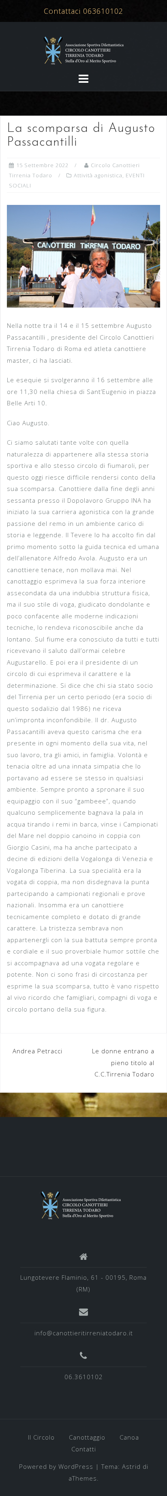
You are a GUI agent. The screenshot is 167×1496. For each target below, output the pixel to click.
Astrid (131, 1466)
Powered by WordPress (56, 1466)
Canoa (129, 1437)
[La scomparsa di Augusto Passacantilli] (83, 256)
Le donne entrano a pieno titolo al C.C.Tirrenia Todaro (123, 1062)
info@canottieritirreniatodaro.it (83, 1333)
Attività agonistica (98, 175)
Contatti (83, 1449)
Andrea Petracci (37, 1051)
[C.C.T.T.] (80, 1204)
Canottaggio (87, 1437)
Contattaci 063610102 (83, 11)
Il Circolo (41, 1437)
